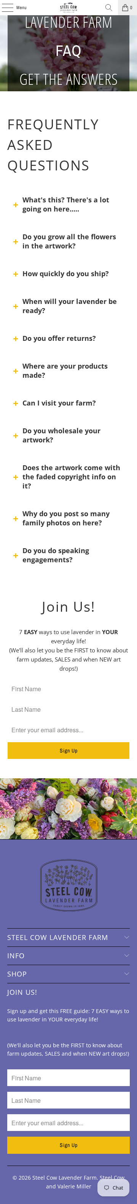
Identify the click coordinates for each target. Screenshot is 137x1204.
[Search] (109, 7)
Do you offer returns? (59, 338)
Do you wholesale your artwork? (61, 435)
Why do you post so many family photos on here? (66, 518)
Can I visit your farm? (59, 402)
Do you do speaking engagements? (55, 555)
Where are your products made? (65, 370)
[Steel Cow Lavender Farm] (68, 7)
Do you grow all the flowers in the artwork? (69, 241)
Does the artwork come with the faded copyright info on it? (71, 476)
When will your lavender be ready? (69, 306)
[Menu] (3, 7)
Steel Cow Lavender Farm (64, 1177)
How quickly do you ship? (65, 273)
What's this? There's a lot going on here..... (65, 204)
